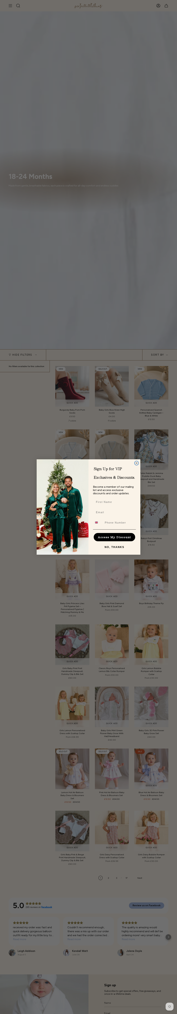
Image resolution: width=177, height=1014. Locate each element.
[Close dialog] (136, 463)
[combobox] (98, 522)
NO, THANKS (114, 547)
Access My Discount (114, 537)
